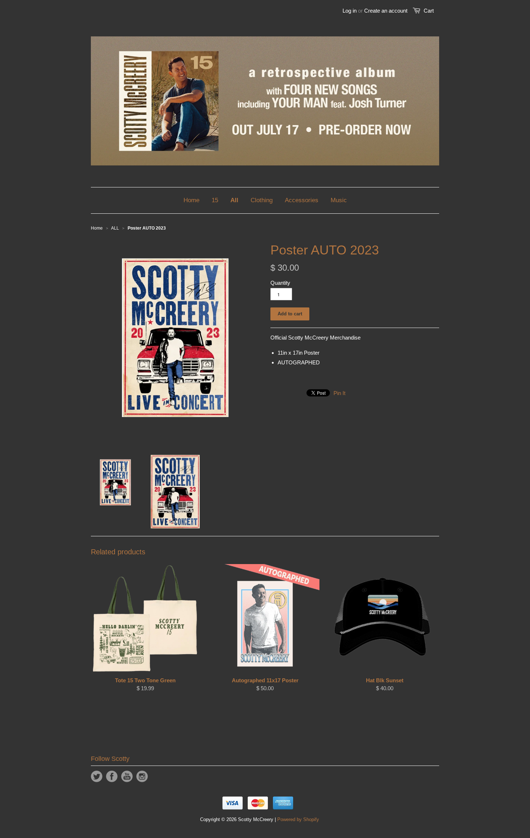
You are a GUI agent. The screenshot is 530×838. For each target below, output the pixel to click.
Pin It (339, 393)
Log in (350, 11)
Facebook (112, 776)
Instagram (142, 776)
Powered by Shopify (298, 819)
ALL (115, 228)
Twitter (96, 776)
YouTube (127, 776)
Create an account (385, 11)
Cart (429, 11)
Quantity (280, 283)
